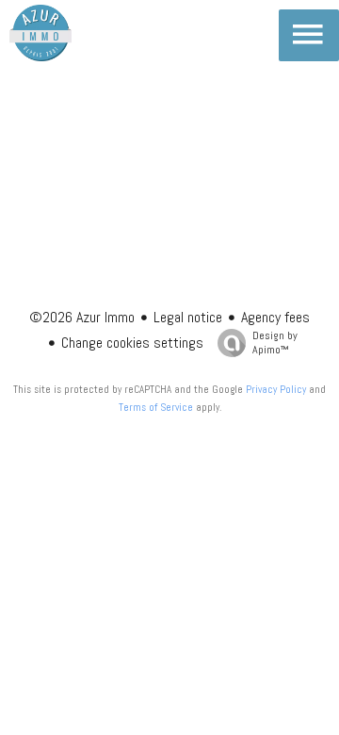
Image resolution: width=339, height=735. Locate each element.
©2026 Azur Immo (82, 317)
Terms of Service (156, 407)
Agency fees (275, 317)
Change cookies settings (132, 342)
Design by (275, 342)
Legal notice (187, 317)
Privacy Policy (276, 389)
